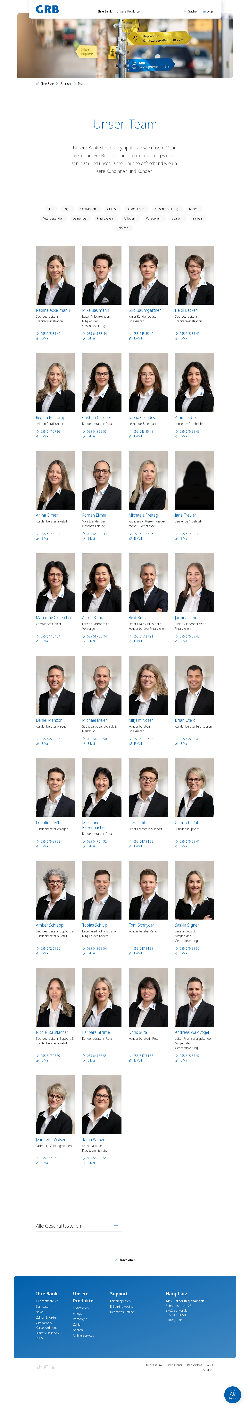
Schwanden (88, 209)
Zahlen (197, 218)
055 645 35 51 (97, 1158)
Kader (193, 209)
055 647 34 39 (190, 534)
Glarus (111, 209)
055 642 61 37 (51, 948)
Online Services (83, 1335)
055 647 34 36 (143, 1056)
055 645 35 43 (97, 534)
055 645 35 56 (51, 739)
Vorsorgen (153, 218)
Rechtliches (194, 1365)
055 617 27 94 (97, 636)
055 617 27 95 (51, 431)
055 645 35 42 (190, 636)
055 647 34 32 (97, 841)
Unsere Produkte (128, 11)
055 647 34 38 (143, 841)
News (39, 1312)
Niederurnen (135, 209)
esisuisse (208, 1370)
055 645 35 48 (190, 739)
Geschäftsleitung (166, 209)
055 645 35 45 (143, 431)
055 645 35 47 (190, 1056)
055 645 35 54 (97, 948)
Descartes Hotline (122, 1312)
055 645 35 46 (143, 333)
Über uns (66, 83)
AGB (210, 1365)
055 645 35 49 (190, 333)
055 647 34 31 (51, 534)
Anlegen (129, 218)
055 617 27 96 (143, 534)
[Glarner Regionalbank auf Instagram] (46, 1368)
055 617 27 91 (143, 636)
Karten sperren (120, 1301)
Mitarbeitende (52, 218)
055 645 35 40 (51, 333)
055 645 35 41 (190, 841)
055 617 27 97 (51, 1056)
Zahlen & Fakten (47, 1317)
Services (122, 228)
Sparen (176, 218)
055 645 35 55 (97, 1056)
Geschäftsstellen (47, 1301)
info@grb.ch (174, 1320)
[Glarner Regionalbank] (63, 9)
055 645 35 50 (97, 739)
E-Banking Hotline (121, 1306)
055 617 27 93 (143, 739)
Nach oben (127, 1260)
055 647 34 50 (176, 1315)
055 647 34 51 (51, 636)
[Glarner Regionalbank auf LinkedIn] (54, 1368)
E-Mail (45, 338)
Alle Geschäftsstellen (58, 1225)
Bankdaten (43, 1306)
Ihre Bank (105, 11)
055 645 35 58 (51, 841)
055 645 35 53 (97, 431)
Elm (50, 209)
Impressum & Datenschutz (164, 1365)
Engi (66, 209)
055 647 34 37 (51, 1158)
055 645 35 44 (97, 333)
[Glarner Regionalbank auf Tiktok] (39, 1368)
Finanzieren (105, 218)
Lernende (79, 218)
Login (210, 11)
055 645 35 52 (190, 948)
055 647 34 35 (143, 948)
